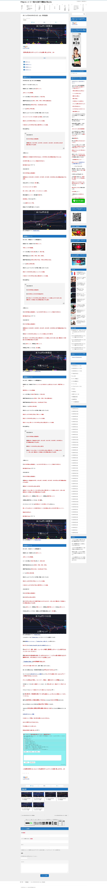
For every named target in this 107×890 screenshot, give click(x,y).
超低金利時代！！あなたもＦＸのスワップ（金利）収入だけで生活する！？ (81, 317)
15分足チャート (28, 69)
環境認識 (59, 7)
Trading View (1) (75, 373)
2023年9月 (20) (75, 447)
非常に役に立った (28, 739)
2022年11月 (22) (75, 473)
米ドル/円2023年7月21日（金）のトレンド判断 (38, 799)
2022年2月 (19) (75, 496)
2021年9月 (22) (75, 509)
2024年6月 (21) (75, 424)
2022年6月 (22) (75, 486)
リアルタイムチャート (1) (76, 386)
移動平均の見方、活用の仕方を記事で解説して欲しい (33, 745)
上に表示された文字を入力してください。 (29, 856)
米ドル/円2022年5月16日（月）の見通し (61, 815)
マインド (49, 7)
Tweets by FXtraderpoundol (77, 357)
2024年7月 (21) (75, 421)
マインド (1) (74, 383)
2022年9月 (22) (75, 478)
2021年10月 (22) (75, 506)
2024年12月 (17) (75, 408)
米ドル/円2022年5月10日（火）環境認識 (50, 799)
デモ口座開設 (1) (75, 381)
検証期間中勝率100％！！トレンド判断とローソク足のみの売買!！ (81, 273)
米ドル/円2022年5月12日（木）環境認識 (28, 815)
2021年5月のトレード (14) (77, 370)
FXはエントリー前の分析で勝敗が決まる (36, 2)
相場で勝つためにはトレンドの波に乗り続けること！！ (81, 311)
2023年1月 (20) (75, 468)
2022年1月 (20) (75, 499)
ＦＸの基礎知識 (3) (75, 401)
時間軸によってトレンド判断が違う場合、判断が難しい (34, 748)
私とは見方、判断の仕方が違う (30, 741)
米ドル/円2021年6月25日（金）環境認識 (62, 799)
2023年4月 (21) (75, 460)
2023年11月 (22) (75, 442)
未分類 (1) (74, 391)
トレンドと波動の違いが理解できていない (32, 744)
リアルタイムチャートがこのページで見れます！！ (76, 7)
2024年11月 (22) (75, 411)
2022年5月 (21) (75, 488)
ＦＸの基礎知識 (39, 7)
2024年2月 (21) (75, 434)
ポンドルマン (63, 764)
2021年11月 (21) (75, 504)
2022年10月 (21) (75, 475)
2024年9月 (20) (75, 416)
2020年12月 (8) (75, 532)
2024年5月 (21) (75, 426)
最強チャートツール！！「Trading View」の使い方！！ (30, 7)
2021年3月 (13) (75, 524)
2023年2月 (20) (75, 465)
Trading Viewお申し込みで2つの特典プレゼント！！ (40, 645)
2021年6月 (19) (75, 517)
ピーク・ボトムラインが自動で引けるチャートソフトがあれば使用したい (36, 749)
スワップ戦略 (68, 7)
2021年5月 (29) (75, 519)
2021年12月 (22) (75, 501)
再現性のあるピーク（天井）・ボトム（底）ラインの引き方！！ (81, 294)
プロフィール (35, 7)
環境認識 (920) (75, 396)
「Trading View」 (36, 230)
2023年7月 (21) (75, 452)
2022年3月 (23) (75, 493)
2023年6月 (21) (75, 455)
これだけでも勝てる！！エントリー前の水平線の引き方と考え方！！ (81, 284)
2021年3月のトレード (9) (76, 365)
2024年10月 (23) (75, 413)
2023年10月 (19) (75, 444)
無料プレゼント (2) (75, 394)
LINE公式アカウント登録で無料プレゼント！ (81, 278)
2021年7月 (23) (75, 514)
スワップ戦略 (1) (75, 378)
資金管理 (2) (74, 399)
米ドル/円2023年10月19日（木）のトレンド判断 (38, 809)
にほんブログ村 (26, 48)
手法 (54, 8)
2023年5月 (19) (75, 457)
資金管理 (44, 7)
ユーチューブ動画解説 (65, 8)
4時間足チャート (28, 64)
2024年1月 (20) (75, 437)
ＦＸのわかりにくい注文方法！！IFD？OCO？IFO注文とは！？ (81, 305)
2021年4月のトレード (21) (77, 368)
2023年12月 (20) (75, 439)
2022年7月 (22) (75, 483)
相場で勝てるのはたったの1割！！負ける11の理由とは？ (81, 322)
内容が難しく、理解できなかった (30, 743)
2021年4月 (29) (75, 522)
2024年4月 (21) (75, 429)
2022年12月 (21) (75, 470)
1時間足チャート (28, 67)
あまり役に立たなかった (29, 740)
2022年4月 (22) (75, 491)
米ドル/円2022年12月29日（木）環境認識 (26, 799)
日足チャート (27, 61)
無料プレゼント (22, 7)
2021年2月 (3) (74, 527)
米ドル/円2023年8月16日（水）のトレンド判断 (26, 809)
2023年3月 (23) (75, 462)
